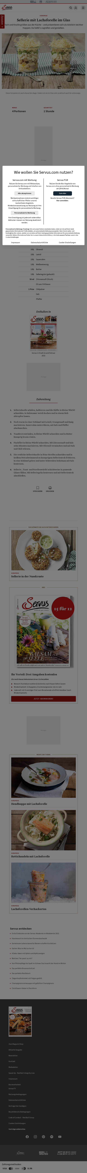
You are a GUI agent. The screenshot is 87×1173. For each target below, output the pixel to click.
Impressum (15, 242)
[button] (62, 193)
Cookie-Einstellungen (67, 242)
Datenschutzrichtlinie (39, 242)
